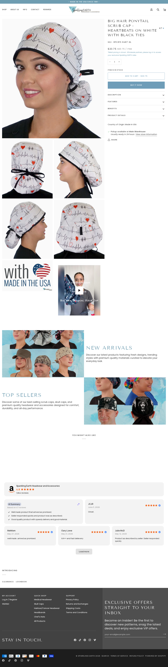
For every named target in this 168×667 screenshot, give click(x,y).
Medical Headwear (43, 599)
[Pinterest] (85, 640)
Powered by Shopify (155, 656)
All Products (39, 621)
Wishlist (5, 604)
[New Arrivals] (43, 353)
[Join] (164, 634)
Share (114, 140)
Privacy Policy (72, 599)
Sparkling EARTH (86, 656)
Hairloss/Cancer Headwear (47, 608)
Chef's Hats (39, 616)
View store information (146, 134)
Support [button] (70, 595)
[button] (5, 10)
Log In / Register (9, 599)
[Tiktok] (80, 640)
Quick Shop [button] (40, 595)
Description (114, 95)
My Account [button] (9, 595)
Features (112, 101)
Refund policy (137, 656)
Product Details (117, 115)
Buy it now (136, 85)
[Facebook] (75, 640)
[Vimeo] (95, 640)
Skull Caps (39, 604)
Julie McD (120, 530)
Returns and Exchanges (77, 604)
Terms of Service (119, 656)
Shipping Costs (73, 608)
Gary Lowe (66, 530)
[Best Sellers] (125, 401)
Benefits (112, 108)
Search (105, 656)
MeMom (11, 530)
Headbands (39, 612)
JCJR (90, 504)
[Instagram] (90, 640)
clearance (8, 581)
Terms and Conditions (76, 612)
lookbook (21, 581)
